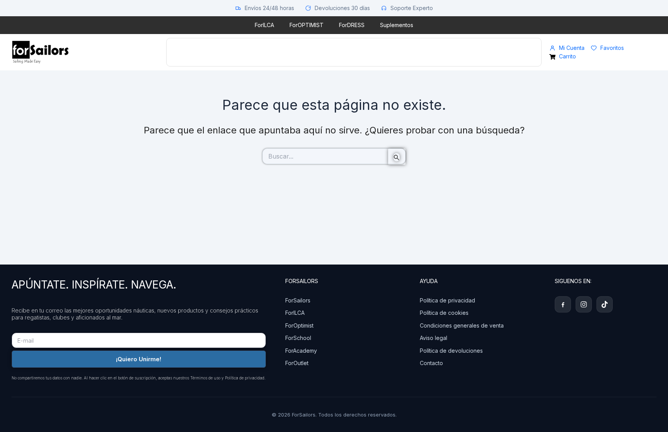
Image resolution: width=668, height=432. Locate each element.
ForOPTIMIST (307, 25)
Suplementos (396, 25)
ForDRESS (352, 25)
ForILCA (264, 25)
